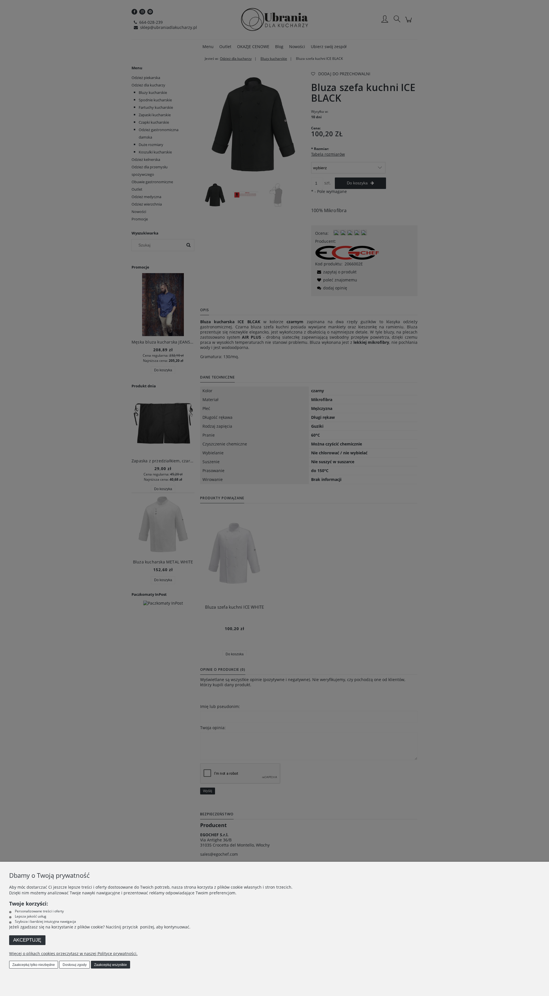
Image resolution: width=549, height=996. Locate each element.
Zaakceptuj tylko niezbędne (33, 965)
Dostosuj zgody (75, 965)
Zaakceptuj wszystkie (110, 965)
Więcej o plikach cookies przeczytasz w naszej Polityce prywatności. (73, 953)
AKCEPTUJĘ (27, 940)
